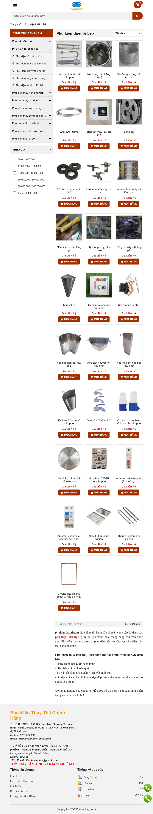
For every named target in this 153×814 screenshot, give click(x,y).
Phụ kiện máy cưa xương (30, 78)
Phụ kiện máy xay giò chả (30, 63)
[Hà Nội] (147, 787)
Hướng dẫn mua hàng (22, 796)
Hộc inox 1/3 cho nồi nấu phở (69, 422)
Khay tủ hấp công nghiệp (98, 537)
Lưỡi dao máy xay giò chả (99, 191)
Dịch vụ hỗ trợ (18, 791)
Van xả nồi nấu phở (98, 420)
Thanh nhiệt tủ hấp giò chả (129, 537)
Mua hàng (70, 88)
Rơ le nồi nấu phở (128, 304)
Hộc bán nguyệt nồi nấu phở (98, 364)
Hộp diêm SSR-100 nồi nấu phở (99, 480)
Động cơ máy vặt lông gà (129, 249)
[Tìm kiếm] (137, 16)
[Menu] (14, 5)
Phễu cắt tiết (69, 304)
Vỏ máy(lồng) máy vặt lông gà (129, 191)
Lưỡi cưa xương (69, 131)
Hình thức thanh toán (22, 781)
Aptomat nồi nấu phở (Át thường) (128, 480)
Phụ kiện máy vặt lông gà (30, 70)
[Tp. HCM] (147, 798)
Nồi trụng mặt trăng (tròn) (98, 76)
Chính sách (16, 786)
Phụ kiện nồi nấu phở (28, 56)
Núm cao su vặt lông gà (69, 249)
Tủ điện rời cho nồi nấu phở (99, 306)
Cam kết (15, 776)
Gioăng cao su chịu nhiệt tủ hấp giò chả (69, 595)
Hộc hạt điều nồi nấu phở (69, 364)
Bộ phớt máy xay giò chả (69, 191)
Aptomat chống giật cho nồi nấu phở (68, 537)
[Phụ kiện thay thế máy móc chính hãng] (76, 5)
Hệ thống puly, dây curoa (99, 249)
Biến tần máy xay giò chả (99, 133)
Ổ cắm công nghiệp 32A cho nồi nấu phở (128, 422)
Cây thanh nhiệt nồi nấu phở (68, 76)
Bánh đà (129, 131)
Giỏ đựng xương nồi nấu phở (128, 76)
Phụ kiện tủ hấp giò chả (29, 85)
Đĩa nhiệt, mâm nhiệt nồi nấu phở (69, 480)
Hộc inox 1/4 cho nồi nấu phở (129, 364)
